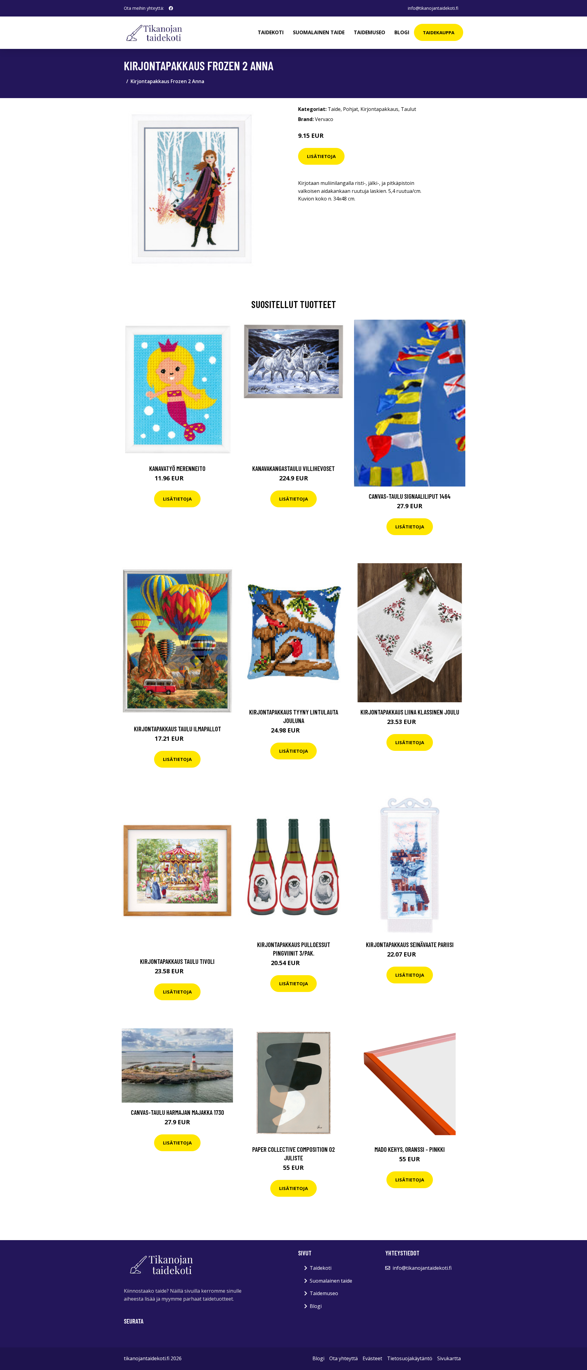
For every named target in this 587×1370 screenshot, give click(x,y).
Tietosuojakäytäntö (409, 1358)
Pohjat (350, 109)
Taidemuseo (369, 32)
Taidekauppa (438, 32)
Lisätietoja (321, 156)
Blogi (401, 32)
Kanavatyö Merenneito (177, 468)
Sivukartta (449, 1358)
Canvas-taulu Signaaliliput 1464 (410, 496)
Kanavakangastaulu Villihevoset (293, 468)
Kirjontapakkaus (379, 109)
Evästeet (372, 1358)
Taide (334, 109)
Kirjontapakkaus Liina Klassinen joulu (409, 712)
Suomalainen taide (319, 32)
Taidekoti (271, 32)
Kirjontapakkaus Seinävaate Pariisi (410, 944)
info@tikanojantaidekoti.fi (433, 8)
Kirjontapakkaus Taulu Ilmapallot (177, 729)
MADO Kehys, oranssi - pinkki (410, 1149)
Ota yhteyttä (343, 1358)
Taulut (408, 109)
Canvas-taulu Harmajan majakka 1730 (177, 1112)
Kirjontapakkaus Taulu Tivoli (177, 961)
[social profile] (170, 8)
